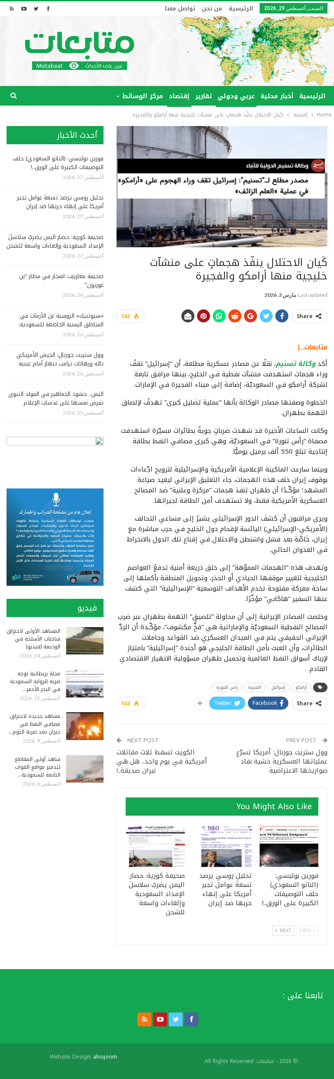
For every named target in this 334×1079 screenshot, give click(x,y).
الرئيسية (241, 8)
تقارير (203, 96)
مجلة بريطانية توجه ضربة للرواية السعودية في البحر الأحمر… (35, 681)
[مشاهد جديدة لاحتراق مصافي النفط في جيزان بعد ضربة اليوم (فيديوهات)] (85, 726)
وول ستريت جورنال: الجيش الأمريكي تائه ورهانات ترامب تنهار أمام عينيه (60, 359)
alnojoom (105, 1057)
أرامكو (301, 687)
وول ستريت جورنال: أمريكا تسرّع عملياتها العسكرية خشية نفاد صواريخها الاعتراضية (281, 761)
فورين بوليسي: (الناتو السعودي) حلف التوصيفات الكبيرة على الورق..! (58, 163)
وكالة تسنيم (295, 364)
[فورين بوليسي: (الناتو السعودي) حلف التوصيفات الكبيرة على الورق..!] (289, 846)
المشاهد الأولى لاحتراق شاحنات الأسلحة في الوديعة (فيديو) (33, 638)
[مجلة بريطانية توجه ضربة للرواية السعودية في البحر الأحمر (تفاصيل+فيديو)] (85, 683)
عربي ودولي (236, 96)
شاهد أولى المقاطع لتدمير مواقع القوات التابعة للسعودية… (37, 767)
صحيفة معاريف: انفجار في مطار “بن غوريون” (61, 280)
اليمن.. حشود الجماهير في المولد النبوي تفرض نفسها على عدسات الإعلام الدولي (56, 402)
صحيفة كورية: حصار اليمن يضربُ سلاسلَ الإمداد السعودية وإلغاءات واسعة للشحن (55, 241)
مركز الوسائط (142, 96)
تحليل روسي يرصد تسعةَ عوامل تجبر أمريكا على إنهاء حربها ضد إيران (60, 202)
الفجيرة (254, 687)
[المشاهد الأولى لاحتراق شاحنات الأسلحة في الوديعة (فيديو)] (85, 641)
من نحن (212, 8)
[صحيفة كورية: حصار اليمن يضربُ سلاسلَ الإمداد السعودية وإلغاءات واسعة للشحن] (155, 846)
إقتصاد (179, 96)
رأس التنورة (227, 687)
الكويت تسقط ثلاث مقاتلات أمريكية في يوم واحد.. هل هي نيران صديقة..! (162, 761)
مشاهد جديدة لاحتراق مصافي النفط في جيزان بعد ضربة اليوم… (34, 724)
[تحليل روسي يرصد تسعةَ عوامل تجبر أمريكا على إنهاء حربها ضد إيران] (222, 846)
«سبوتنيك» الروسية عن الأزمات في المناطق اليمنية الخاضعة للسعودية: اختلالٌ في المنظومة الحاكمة (61, 324)
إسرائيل (278, 687)
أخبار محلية (277, 96)
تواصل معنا (180, 8)
